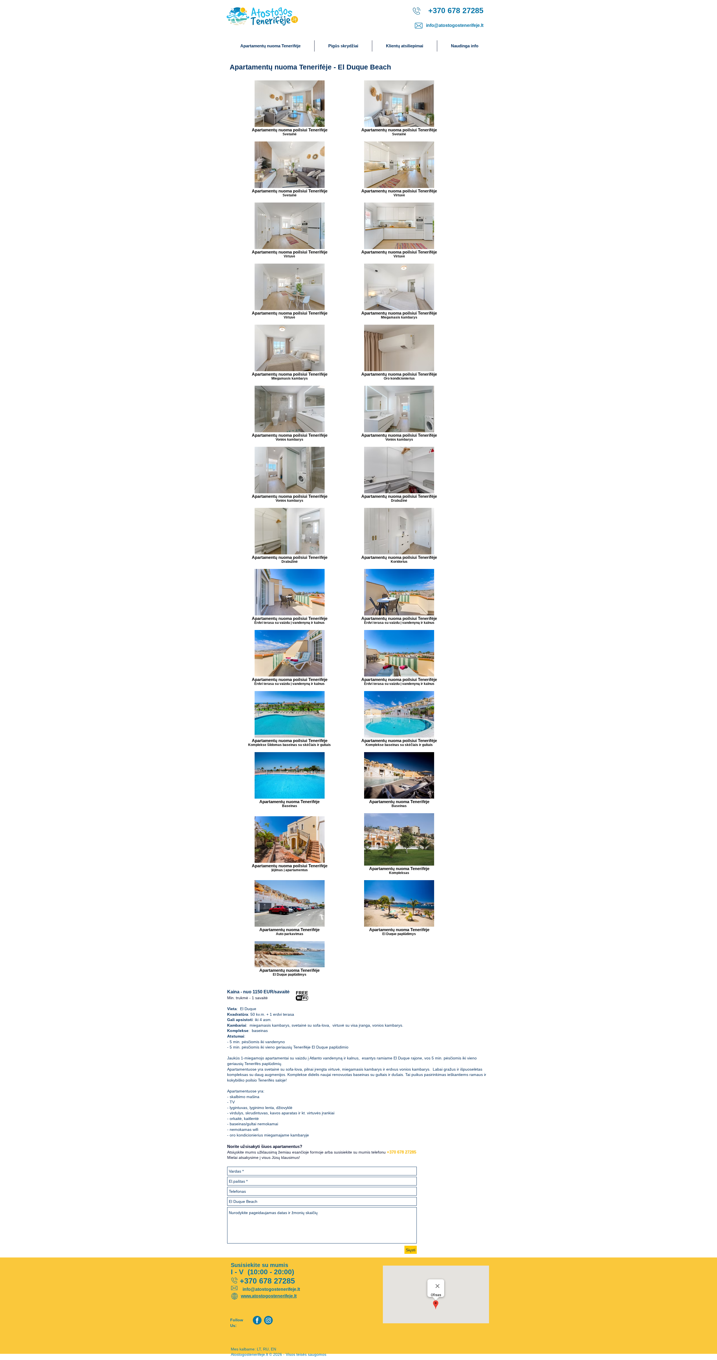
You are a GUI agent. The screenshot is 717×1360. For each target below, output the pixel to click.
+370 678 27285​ (454, 10)
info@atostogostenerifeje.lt (454, 25)
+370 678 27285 (401, 1152)
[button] (464, 46)
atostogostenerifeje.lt (274, 1296)
